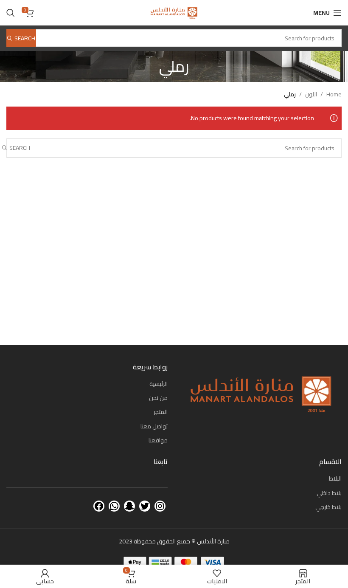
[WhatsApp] (114, 506)
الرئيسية (158, 384)
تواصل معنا (154, 426)
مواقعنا (158, 440)
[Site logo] (173, 12)
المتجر (161, 412)
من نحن (158, 398)
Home (334, 94)
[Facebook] (98, 506)
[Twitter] (144, 506)
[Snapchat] (129, 506)
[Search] (10, 12)
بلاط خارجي (328, 507)
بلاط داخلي (329, 493)
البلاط (335, 478)
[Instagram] (160, 506)
